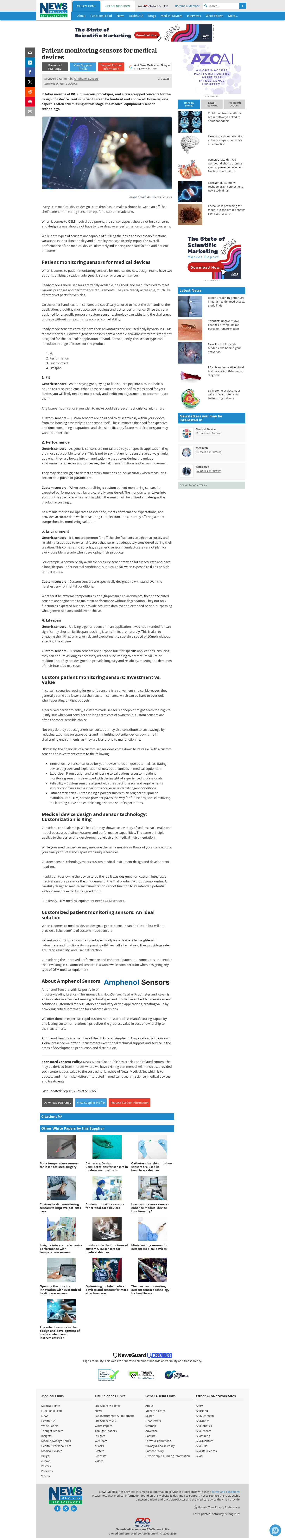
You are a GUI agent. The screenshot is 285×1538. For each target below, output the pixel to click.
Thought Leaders (52, 1431)
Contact (150, 1436)
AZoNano (202, 1411)
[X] (30, 82)
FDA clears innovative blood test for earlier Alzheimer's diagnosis (226, 371)
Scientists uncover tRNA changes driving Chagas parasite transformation (223, 324)
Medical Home (86, 6)
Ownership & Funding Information (167, 1456)
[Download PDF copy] (30, 52)
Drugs (45, 1456)
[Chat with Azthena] (275, 1530)
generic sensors (61, 611)
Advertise (151, 1431)
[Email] (30, 112)
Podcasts (47, 1471)
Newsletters (153, 1421)
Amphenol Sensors (55, 989)
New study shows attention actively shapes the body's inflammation (225, 140)
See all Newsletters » (193, 485)
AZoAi (199, 1456)
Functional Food (51, 1411)
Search (149, 1416)
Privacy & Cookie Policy (160, 1446)
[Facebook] (30, 72)
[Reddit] (30, 92)
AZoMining (203, 1436)
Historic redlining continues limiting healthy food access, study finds (226, 301)
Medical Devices (51, 1451)
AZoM (199, 1406)
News (44, 1416)
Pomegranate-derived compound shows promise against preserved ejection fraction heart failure (225, 165)
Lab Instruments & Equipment (114, 1416)
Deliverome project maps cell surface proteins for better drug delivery (224, 394)
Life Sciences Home (118, 6)
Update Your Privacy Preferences (218, 1507)
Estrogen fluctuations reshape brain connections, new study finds (226, 186)
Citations (49, 1116)
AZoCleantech (205, 1416)
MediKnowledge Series (56, 1441)
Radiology (202, 466)
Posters (46, 1466)
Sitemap (150, 1426)
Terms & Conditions (158, 1441)
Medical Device (206, 429)
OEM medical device (64, 207)
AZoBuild (202, 1446)
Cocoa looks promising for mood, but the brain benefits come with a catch (226, 209)
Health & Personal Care (56, 1446)
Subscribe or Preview (209, 433)
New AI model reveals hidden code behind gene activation (225, 348)
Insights (46, 1436)
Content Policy (154, 1451)
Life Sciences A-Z (106, 1421)
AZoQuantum (204, 1441)
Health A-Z (48, 1421)
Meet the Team (155, 1411)
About (149, 1406)
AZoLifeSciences (206, 1451)
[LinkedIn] (30, 62)
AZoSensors (203, 1431)
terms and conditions (226, 1492)
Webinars (101, 1441)
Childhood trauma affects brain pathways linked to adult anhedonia (224, 117)
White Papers (50, 1426)
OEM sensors (114, 901)
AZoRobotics (204, 1426)
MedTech (202, 448)
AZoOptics (202, 1421)
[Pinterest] (30, 102)
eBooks (45, 1461)
